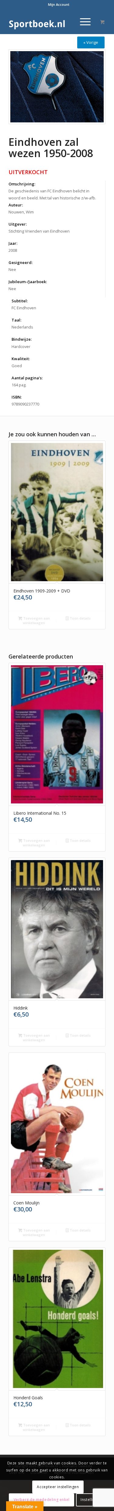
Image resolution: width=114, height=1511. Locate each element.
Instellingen (91, 1499)
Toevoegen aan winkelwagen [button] (36, 620)
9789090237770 (25, 404)
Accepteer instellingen (58, 1486)
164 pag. (19, 385)
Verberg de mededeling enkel (42, 1499)
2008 (13, 250)
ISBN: (17, 397)
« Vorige (90, 42)
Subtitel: (20, 301)
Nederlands (22, 327)
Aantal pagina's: (27, 378)
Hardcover (21, 346)
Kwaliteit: (21, 358)
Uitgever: (18, 224)
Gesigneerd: (21, 262)
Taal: (16, 320)
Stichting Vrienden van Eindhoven (39, 231)
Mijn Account (58, 4)
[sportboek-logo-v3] (47, 21)
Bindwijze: (22, 339)
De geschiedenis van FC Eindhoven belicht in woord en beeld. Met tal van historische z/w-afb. (52, 194)
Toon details (80, 618)
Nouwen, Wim (21, 212)
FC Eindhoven (24, 308)
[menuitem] (58, 4)
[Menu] (82, 21)
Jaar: (13, 243)
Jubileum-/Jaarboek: (28, 281)
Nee (12, 269)
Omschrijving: (22, 184)
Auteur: (16, 205)
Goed (17, 365)
